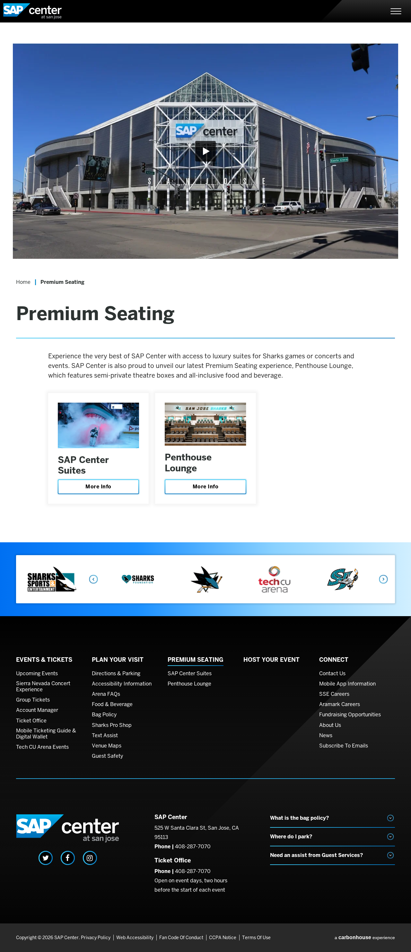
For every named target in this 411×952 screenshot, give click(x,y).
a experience (365, 937)
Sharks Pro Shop (112, 725)
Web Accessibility (134, 937)
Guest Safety (107, 756)
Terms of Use (256, 937)
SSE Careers (334, 694)
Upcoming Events (37, 673)
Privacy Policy (95, 937)
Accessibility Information (122, 684)
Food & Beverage (112, 704)
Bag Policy (104, 715)
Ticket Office (31, 721)
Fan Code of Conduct (181, 937)
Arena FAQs (106, 694)
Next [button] (383, 579)
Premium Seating (195, 659)
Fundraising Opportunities (350, 715)
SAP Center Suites (83, 465)
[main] (205, 292)
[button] (205, 151)
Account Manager (37, 710)
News (325, 735)
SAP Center (38, 11)
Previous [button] (93, 579)
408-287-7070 (193, 846)
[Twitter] (45, 858)
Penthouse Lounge (188, 462)
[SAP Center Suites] (98, 425)
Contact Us (332, 673)
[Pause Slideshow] (386, 564)
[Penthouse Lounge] (205, 424)
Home (23, 282)
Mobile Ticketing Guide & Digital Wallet (46, 734)
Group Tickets (33, 700)
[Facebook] (68, 858)
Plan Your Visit (118, 659)
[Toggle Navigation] (396, 11)
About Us (330, 725)
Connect (333, 659)
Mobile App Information (347, 684)
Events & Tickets (44, 659)
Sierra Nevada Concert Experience (43, 686)
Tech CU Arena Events (42, 747)
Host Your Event (271, 659)
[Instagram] (90, 858)
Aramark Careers (339, 704)
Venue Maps (106, 746)
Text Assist (105, 735)
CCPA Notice (222, 937)
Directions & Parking (116, 673)
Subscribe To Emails (343, 746)
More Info (98, 486)
